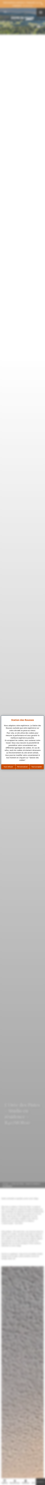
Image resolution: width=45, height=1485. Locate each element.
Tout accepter (36, 767)
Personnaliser (22, 767)
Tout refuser (8, 767)
